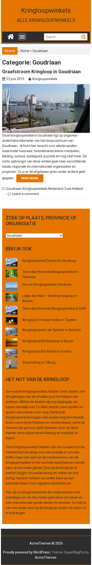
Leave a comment (25, 194)
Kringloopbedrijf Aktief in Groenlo (46, 351)
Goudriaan (14, 189)
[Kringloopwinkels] (10, 35)
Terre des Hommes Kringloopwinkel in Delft (54, 308)
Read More (29, 178)
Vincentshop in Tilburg (38, 362)
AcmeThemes (45, 557)
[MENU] (22, 36)
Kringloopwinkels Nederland (42, 189)
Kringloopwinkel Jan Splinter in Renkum (51, 330)
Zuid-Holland (73, 189)
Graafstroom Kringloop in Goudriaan (41, 71)
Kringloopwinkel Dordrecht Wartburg (49, 261)
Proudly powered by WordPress (26, 552)
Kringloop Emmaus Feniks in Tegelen (49, 320)
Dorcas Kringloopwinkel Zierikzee (46, 284)
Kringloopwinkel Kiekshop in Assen (47, 341)
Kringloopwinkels (46, 10)
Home (24, 51)
